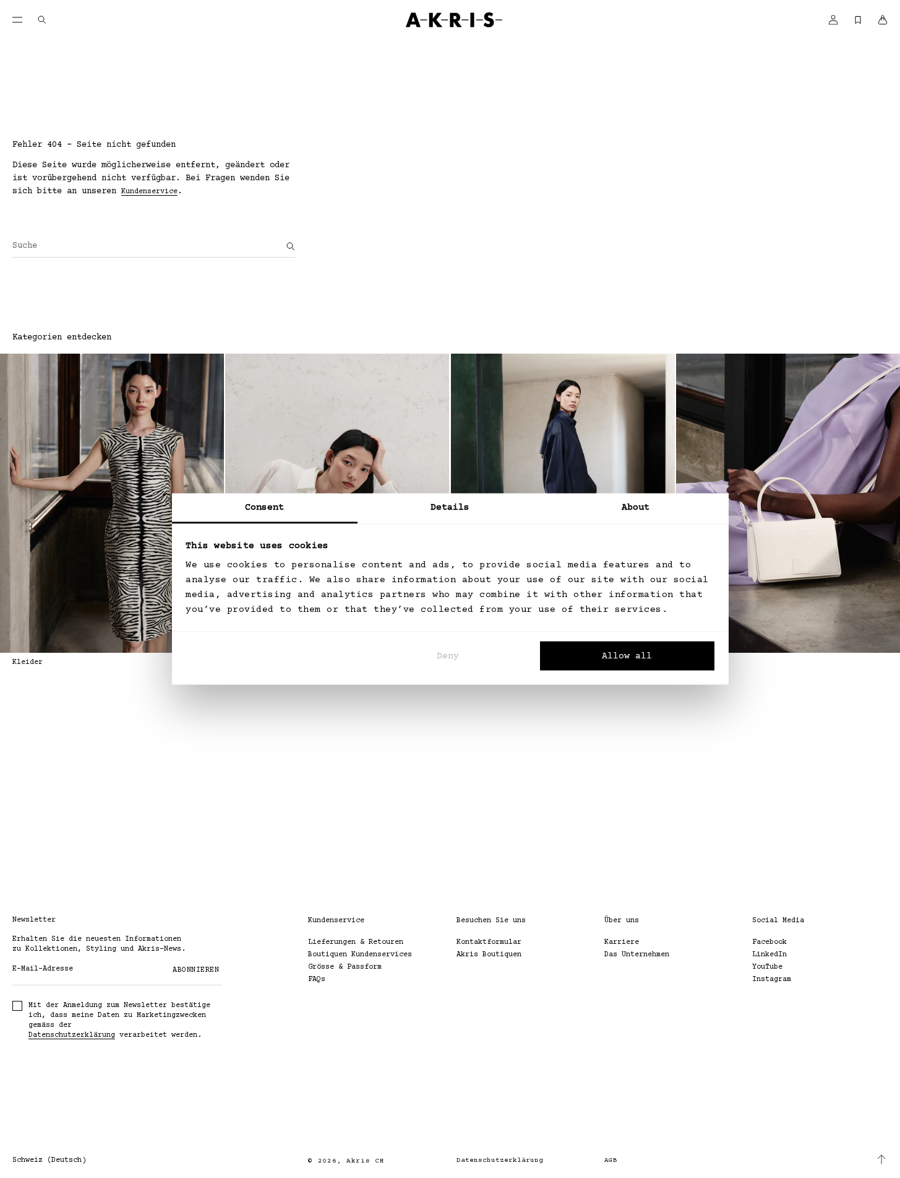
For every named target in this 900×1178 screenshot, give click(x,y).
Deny (448, 655)
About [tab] (636, 507)
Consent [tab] (265, 507)
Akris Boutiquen (488, 955)
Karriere (621, 942)
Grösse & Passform (345, 967)
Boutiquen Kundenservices (360, 955)
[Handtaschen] (788, 503)
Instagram (771, 979)
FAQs (316, 979)
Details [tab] (450, 507)
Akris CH (365, 1161)
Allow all (627, 655)
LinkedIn (769, 955)
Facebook (769, 942)
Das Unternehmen (636, 955)
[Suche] (291, 246)
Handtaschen (700, 662)
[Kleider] (112, 503)
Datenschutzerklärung (71, 1035)
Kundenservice (149, 192)
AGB (610, 1160)
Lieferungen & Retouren (355, 942)
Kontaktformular (488, 942)
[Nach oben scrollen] (881, 1159)
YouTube (767, 967)
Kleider (27, 662)
